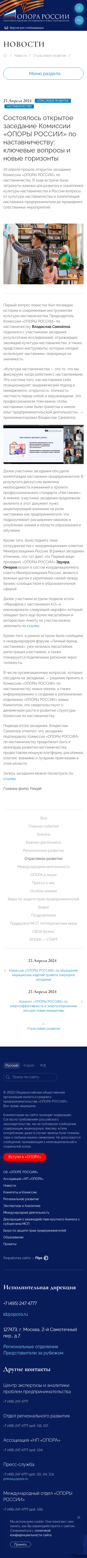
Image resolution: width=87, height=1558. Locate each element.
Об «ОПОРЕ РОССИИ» (20, 1172)
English (29, 1065)
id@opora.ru (15, 1314)
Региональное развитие (43, 850)
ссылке (33, 626)
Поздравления (43, 915)
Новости (20, 55)
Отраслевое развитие (49, 55)
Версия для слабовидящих (26, 27)
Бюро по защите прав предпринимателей (43, 899)
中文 (43, 1065)
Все (43, 818)
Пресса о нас (43, 883)
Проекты (9, 1244)
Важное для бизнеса (43, 842)
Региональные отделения (30, 1346)
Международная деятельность (43, 867)
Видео (43, 907)
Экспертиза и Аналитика (21, 1206)
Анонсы (43, 834)
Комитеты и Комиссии (20, 1192)
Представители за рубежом (33, 1353)
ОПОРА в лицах (44, 875)
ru (79, 20)
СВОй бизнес (43, 931)
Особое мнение (43, 891)
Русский (12, 1065)
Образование (13, 1237)
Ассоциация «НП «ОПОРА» (23, 1179)
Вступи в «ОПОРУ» (24, 1157)
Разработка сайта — (23, 1258)
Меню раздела (44, 73)
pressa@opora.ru (15, 1479)
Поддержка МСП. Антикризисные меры (43, 923)
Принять (20, 1544)
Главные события (43, 826)
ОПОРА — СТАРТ (43, 939)
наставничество (19, 106)
